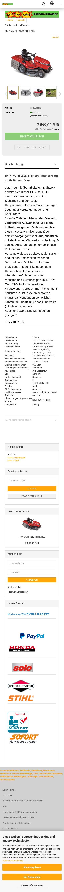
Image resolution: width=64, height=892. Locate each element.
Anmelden (32, 580)
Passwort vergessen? (18, 592)
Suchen (32, 489)
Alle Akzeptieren (32, 867)
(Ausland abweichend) (39, 116)
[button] (59, 94)
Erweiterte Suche (32, 496)
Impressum (7, 795)
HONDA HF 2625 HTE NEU (32, 536)
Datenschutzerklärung (12, 860)
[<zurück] (21, 20)
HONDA (55, 37)
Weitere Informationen (32, 885)
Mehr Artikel (13, 460)
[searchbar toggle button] (43, 4)
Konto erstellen (14, 587)
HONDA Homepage (16, 457)
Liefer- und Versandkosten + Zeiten (18, 817)
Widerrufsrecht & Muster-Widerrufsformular (22, 801)
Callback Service (10, 828)
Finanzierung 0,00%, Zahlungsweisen (19, 812)
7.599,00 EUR (32, 543)
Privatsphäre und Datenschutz (16, 823)
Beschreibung (14, 164)
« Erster (10, 20)
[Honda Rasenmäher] (22, 648)
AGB (4, 806)
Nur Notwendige (32, 877)
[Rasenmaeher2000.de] (6, 4)
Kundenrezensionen (18, 419)
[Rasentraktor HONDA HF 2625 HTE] (32, 60)
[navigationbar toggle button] (60, 4)
